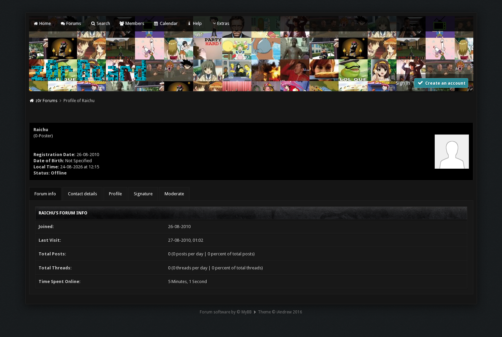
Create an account (444, 83)
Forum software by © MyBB (226, 312)
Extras (223, 23)
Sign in (403, 83)
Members (134, 23)
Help (197, 23)
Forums (73, 23)
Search (103, 23)
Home (44, 23)
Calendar (168, 23)
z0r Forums (46, 100)
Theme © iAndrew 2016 (280, 312)
